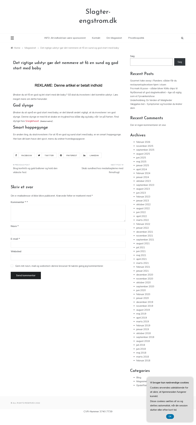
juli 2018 (140, 344)
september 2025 (145, 149)
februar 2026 (143, 141)
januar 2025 (142, 165)
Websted (16, 251)
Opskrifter (141, 385)
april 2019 (141, 317)
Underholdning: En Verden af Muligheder (151, 100)
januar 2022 (142, 227)
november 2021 (144, 235)
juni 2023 (141, 192)
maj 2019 (141, 313)
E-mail (15, 238)
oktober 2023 (143, 181)
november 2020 (144, 278)
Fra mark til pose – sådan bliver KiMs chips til (153, 88)
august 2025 (143, 153)
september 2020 (145, 286)
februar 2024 (143, 173)
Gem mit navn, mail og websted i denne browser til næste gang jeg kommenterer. (59, 265)
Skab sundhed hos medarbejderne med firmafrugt (102, 170)
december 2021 (144, 231)
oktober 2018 (143, 333)
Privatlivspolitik (136, 37)
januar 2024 (142, 177)
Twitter (49, 155)
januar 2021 (142, 270)
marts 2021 (142, 263)
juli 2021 (140, 247)
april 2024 (141, 169)
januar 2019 (142, 329)
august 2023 (143, 188)
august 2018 (143, 341)
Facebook (26, 155)
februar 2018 (143, 360)
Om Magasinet (114, 37)
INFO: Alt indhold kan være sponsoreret (65, 37)
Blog (138, 377)
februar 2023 (143, 196)
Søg (132, 56)
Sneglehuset (32, 120)
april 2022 (141, 216)
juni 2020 (141, 290)
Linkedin (94, 155)
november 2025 (144, 145)
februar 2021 (143, 266)
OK (170, 416)
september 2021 (145, 239)
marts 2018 (142, 356)
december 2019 (144, 302)
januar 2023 (142, 200)
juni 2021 (141, 251)
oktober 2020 (143, 282)
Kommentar (18, 202)
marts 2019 (142, 321)
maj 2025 (141, 161)
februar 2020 (143, 294)
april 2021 (141, 259)
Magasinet (142, 381)
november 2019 (144, 305)
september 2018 (145, 337)
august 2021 (143, 243)
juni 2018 (141, 348)
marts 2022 (142, 220)
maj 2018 (141, 352)
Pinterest (71, 155)
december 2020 (144, 274)
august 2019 (143, 309)
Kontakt (96, 37)
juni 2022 (141, 212)
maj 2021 (141, 255)
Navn (15, 226)
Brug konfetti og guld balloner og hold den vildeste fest (35, 170)
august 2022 (143, 208)
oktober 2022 (143, 204)
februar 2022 (143, 224)
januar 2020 (142, 298)
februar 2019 (143, 325)
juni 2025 (141, 157)
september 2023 (145, 184)
